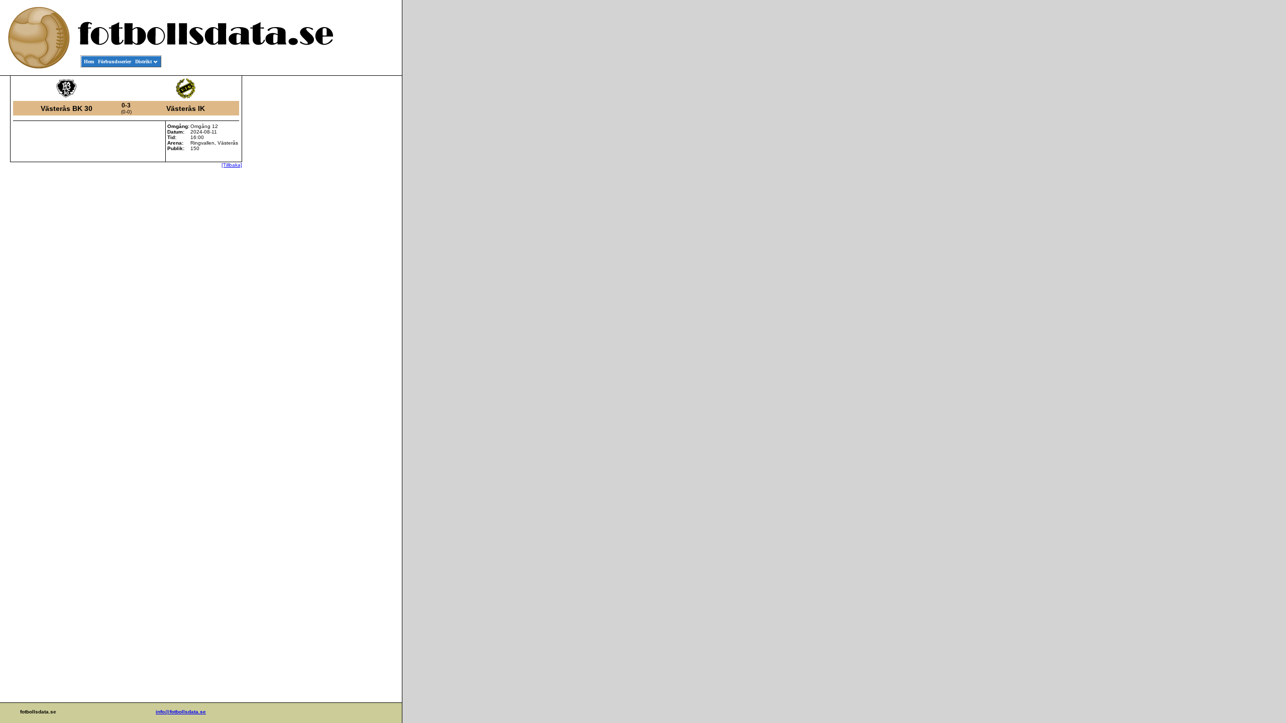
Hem (89, 61)
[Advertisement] (356, 229)
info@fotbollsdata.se (181, 711)
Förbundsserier (114, 61)
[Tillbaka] (232, 165)
